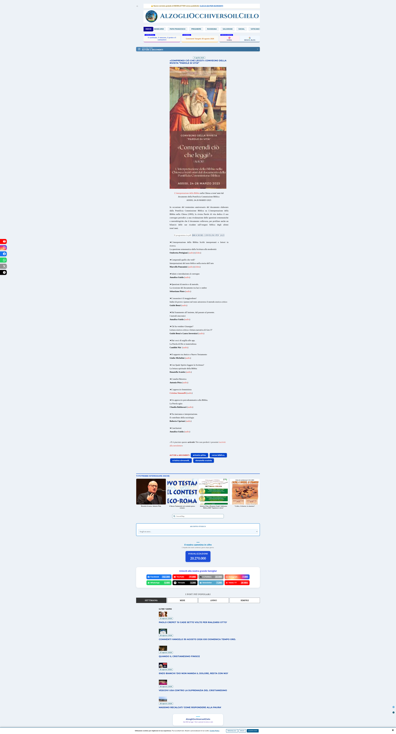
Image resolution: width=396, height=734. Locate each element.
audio (191, 253)
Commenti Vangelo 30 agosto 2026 (200, 39)
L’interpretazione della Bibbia (187, 193)
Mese (182, 600)
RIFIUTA (242, 730)
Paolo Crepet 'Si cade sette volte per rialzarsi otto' (193, 622)
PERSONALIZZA (231, 730)
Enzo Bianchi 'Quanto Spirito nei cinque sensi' (162, 39)
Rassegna (178, 29)
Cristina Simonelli (178, 393)
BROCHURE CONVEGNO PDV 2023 (208, 235)
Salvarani (194, 29)
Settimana (151, 600)
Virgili (236, 29)
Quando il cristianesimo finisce (179, 656)
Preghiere (163, 29)
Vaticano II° (222, 29)
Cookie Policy (214, 731)
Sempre (245, 600)
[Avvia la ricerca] (174, 516)
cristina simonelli (180, 460)
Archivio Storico (198, 526)
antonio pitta (199, 455)
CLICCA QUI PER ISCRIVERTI (187, 6)
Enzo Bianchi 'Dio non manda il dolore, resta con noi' (193, 673)
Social (208, 29)
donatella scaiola (203, 460)
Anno (213, 600)
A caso (248, 29)
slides (198, 253)
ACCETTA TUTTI (252, 730)
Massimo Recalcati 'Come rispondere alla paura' (190, 707)
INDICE (148, 29)
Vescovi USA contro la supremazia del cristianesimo (193, 690)
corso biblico (218, 455)
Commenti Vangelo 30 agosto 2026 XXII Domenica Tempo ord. (197, 639)
